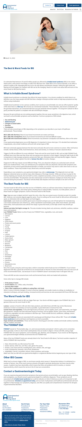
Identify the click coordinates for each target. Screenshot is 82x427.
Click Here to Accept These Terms (14, 425)
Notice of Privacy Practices (51, 421)
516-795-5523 (64, 408)
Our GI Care (60, 9)
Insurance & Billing (46, 411)
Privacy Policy (39, 421)
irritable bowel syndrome (55, 82)
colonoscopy (50, 172)
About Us (52, 9)
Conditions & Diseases (28, 409)
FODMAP (7, 329)
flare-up (20, 107)
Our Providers (6, 408)
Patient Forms (44, 406)
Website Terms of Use (64, 421)
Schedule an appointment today (25, 381)
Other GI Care (25, 411)
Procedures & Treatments (25, 407)
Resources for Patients (71, 9)
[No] (32, 413)
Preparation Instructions (43, 408)
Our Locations (6, 409)
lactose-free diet (37, 159)
